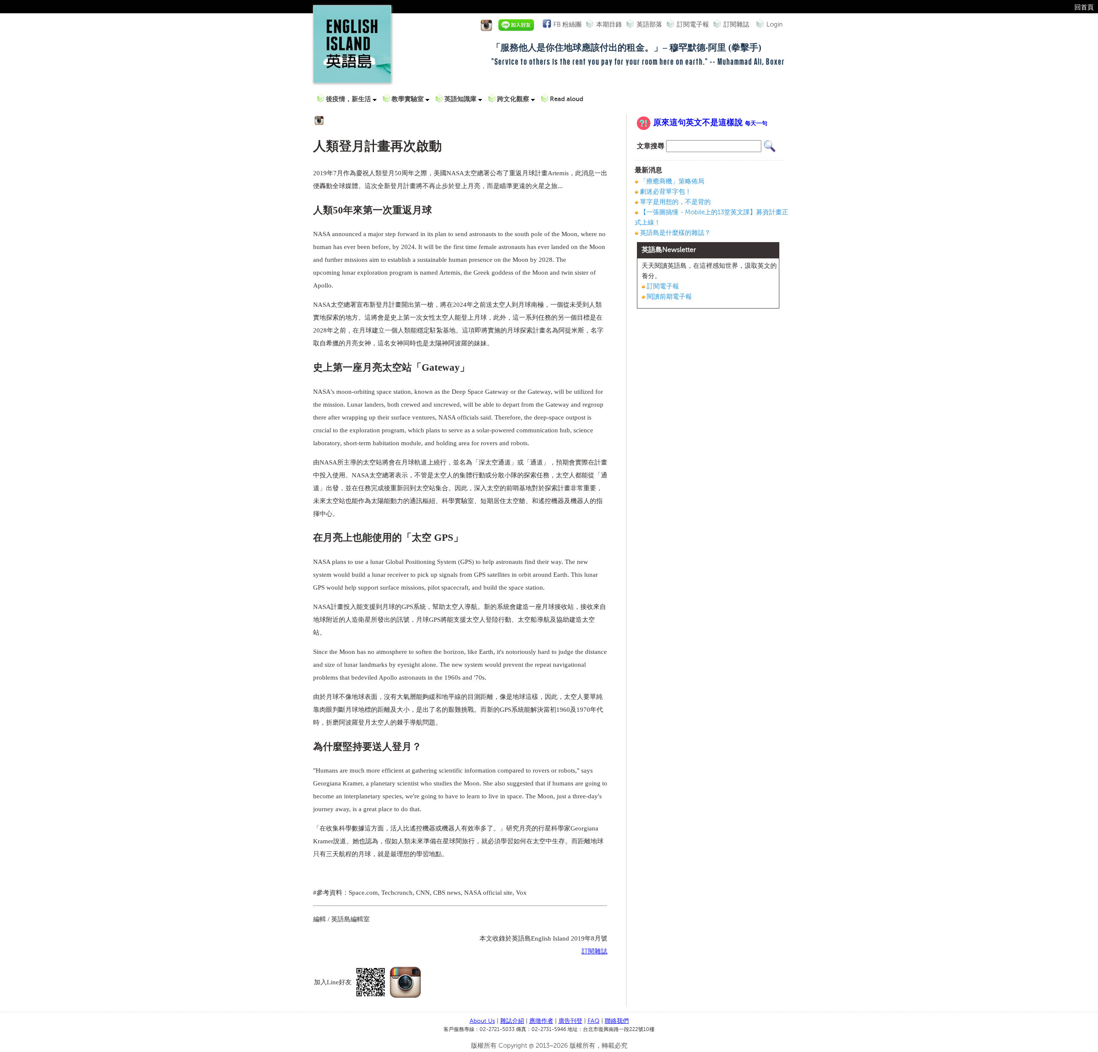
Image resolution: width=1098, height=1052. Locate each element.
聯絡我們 (617, 1021)
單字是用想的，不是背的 (675, 201)
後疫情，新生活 (349, 98)
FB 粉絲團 (567, 24)
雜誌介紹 (512, 1021)
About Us (482, 1021)
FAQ (594, 1021)
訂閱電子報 (693, 24)
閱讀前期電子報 (669, 296)
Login (774, 24)
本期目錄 (609, 24)
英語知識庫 (461, 98)
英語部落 (649, 24)
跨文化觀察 (514, 98)
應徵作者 (541, 1021)
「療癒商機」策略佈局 (672, 181)
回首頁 (1084, 7)
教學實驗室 (408, 98)
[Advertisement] (708, 377)
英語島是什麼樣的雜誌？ (675, 232)
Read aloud (566, 98)
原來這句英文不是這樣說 (710, 122)
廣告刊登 (570, 1021)
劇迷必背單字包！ (665, 191)
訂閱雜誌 (736, 24)
